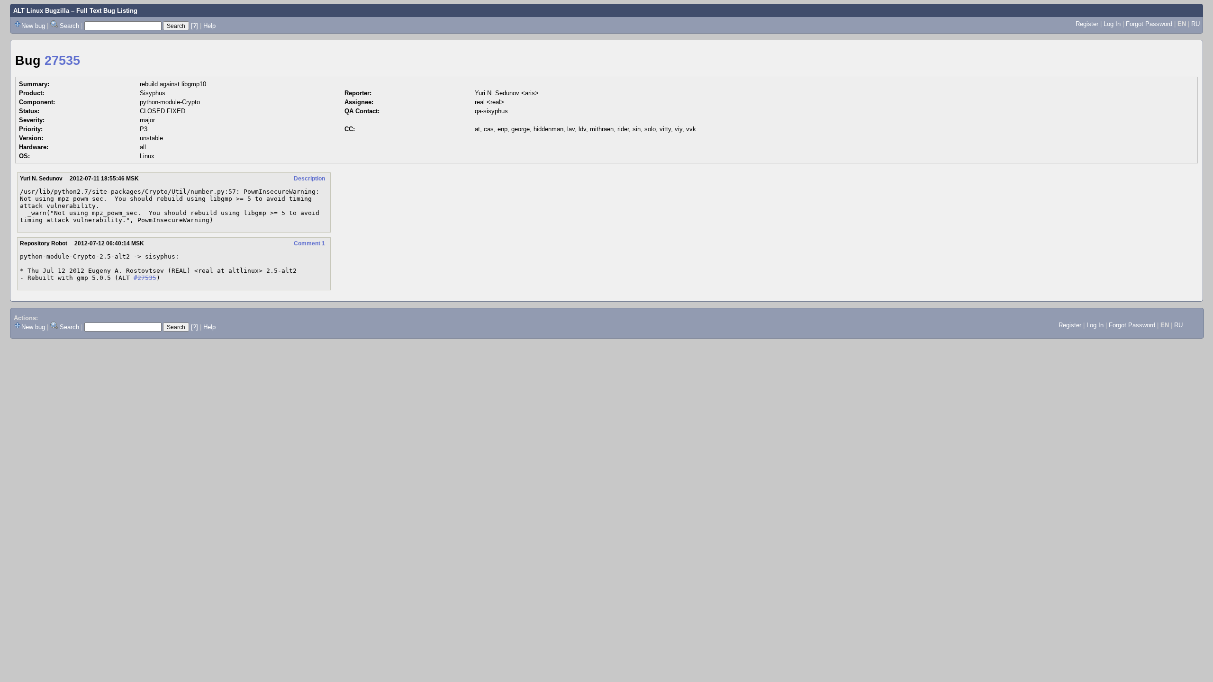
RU (1195, 23)
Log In (1112, 23)
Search (69, 25)
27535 (62, 61)
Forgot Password (1149, 23)
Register (1087, 23)
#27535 (145, 277)
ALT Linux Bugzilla (41, 10)
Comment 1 (309, 243)
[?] (194, 25)
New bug (33, 25)
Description (309, 178)
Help (209, 25)
